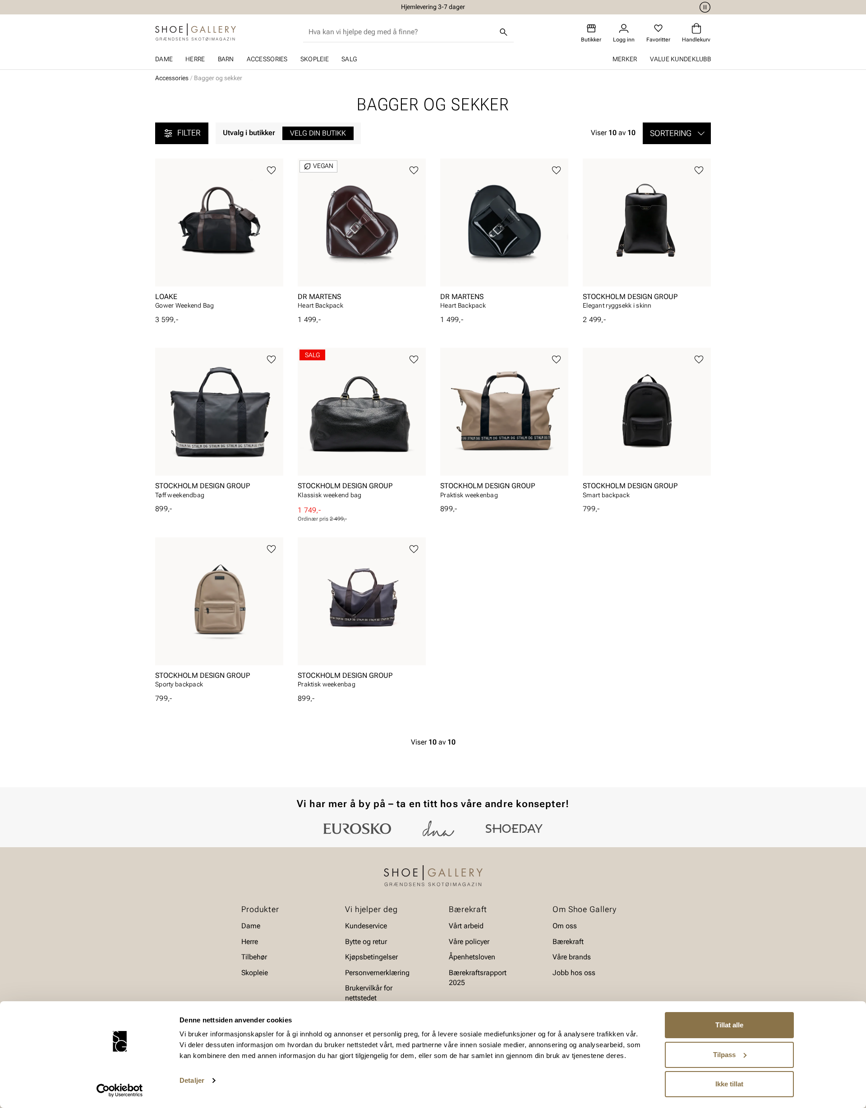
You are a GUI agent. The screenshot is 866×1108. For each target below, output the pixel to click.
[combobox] (401, 32)
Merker (625, 59)
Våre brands (572, 957)
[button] (677, 133)
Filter (189, 132)
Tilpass (724, 1054)
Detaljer (192, 1080)
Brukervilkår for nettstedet (368, 993)
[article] (219, 237)
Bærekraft (568, 941)
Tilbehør (254, 957)
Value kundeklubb (680, 59)
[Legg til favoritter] (271, 170)
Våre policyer (469, 941)
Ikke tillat (729, 1084)
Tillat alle (729, 1025)
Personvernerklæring (377, 972)
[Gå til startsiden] (195, 32)
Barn (226, 59)
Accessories (267, 59)
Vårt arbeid (466, 926)
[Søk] (504, 32)
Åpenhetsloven (472, 957)
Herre (195, 59)
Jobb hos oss (574, 972)
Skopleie (314, 59)
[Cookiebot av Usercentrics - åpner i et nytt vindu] (119, 1090)
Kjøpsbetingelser (371, 957)
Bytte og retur (366, 941)
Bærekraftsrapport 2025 (478, 977)
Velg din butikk (318, 133)
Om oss (565, 926)
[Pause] (703, 7)
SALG (349, 59)
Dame (164, 59)
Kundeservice (366, 926)
